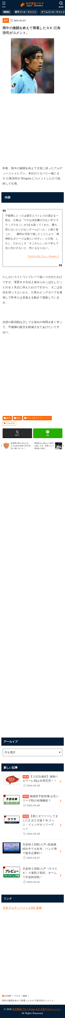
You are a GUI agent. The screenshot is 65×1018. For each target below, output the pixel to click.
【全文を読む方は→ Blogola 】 (43, 256)
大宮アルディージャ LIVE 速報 (22, 907)
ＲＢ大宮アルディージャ (39, 418)
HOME (8, 996)
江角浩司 (10, 423)
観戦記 (6, 12)
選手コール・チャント (25, 12)
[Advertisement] (32, 128)
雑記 (19, 418)
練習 (6, 20)
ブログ (17, 996)
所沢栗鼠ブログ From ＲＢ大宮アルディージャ (36, 1009)
